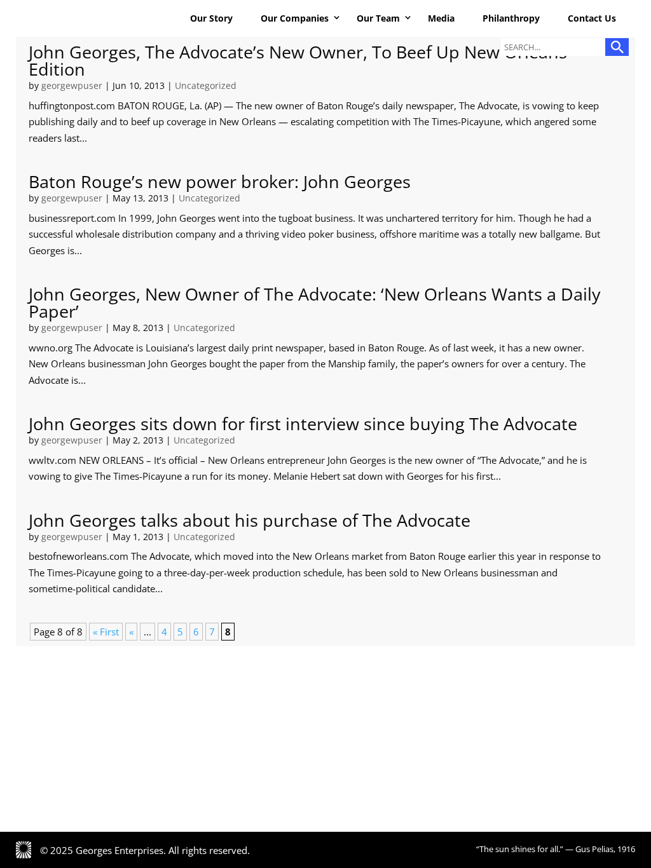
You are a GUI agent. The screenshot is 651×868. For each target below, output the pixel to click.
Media (441, 18)
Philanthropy (511, 18)
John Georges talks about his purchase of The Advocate (249, 520)
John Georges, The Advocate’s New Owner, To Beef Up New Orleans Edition (298, 60)
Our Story (211, 18)
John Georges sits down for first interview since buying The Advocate (303, 423)
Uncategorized (205, 85)
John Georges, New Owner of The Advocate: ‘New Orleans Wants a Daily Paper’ (315, 302)
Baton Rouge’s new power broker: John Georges (220, 181)
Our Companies (295, 18)
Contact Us (592, 18)
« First (106, 631)
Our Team (378, 18)
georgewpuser (71, 85)
